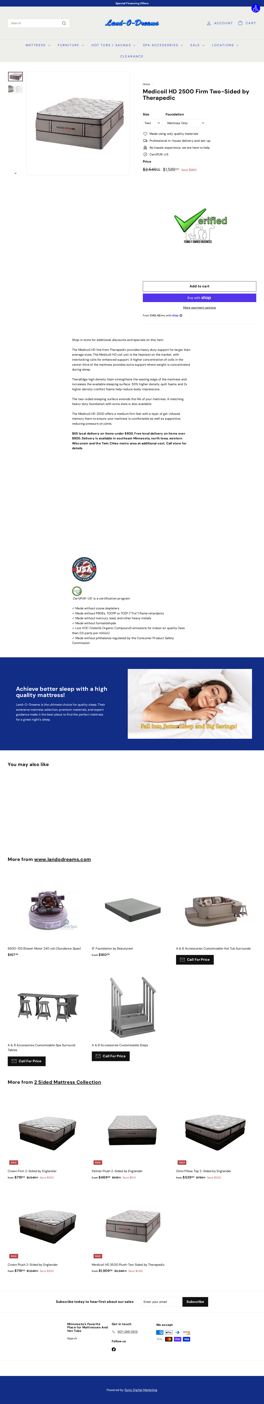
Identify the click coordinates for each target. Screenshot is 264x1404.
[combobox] (39, 23)
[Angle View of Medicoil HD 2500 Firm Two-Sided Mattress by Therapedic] (15, 76)
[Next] (15, 172)
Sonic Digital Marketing (141, 1390)
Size (146, 114)
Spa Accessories (161, 45)
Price (147, 161)
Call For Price (198, 959)
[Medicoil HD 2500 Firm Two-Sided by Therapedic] (15, 89)
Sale (195, 45)
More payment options (199, 308)
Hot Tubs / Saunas (112, 45)
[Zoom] (78, 123)
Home (146, 84)
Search (72, 1338)
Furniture (69, 45)
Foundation (175, 114)
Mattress (36, 45)
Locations (223, 45)
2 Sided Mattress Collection (67, 1082)
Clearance (132, 56)
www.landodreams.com (62, 859)
